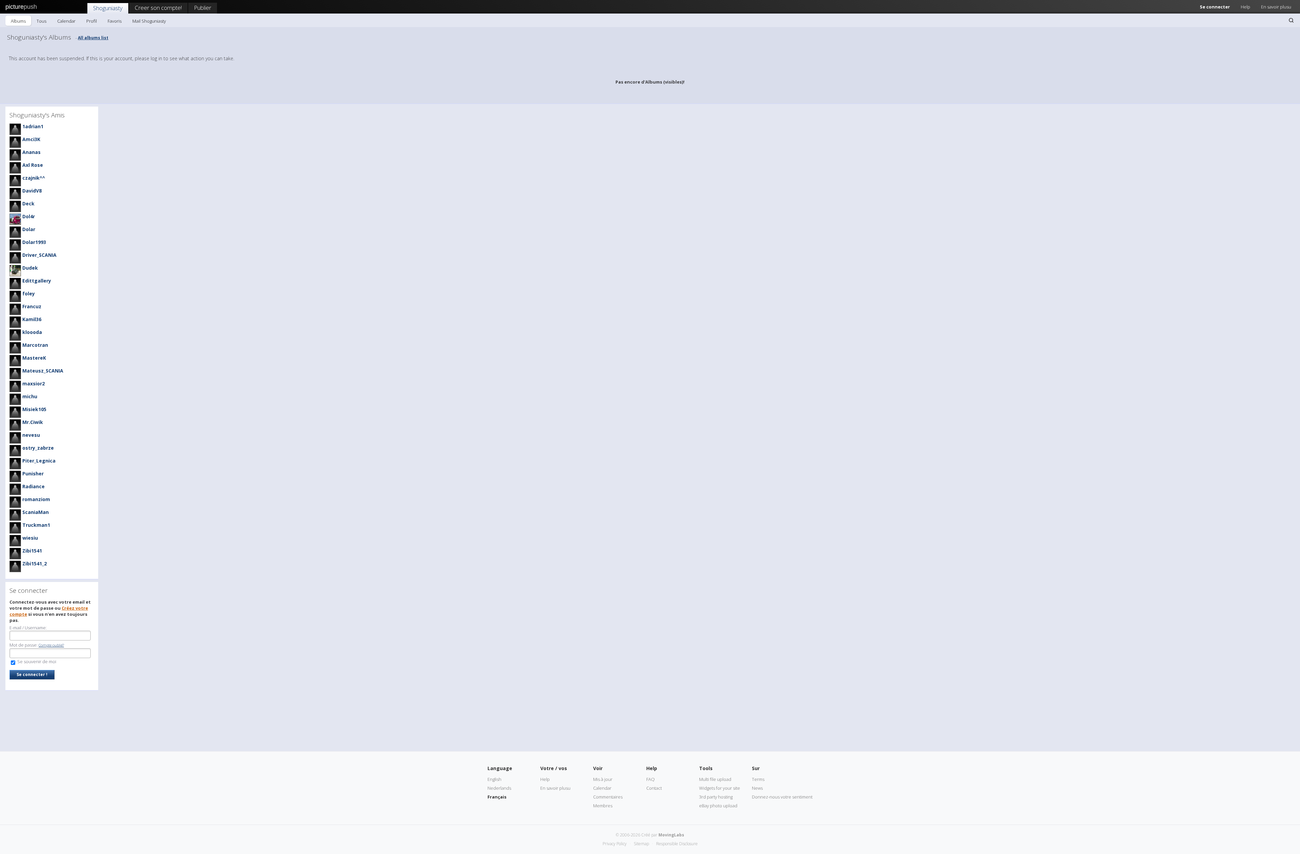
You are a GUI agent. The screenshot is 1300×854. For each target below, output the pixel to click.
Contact (654, 788)
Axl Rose (32, 165)
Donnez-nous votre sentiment (782, 797)
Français (497, 797)
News (757, 788)
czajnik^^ (33, 178)
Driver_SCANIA (39, 255)
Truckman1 (36, 525)
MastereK (34, 358)
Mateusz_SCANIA (42, 370)
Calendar (66, 21)
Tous (41, 21)
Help (1245, 7)
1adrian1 (32, 126)
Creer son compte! (158, 8)
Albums (18, 21)
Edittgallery (36, 280)
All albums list (93, 38)
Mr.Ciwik (32, 422)
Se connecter (1215, 7)
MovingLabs (671, 835)
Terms (758, 779)
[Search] (1291, 20)
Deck (28, 203)
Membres (602, 806)
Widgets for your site (719, 788)
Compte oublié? (51, 645)
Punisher (33, 473)
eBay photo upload (718, 806)
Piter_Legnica (39, 460)
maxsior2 (33, 383)
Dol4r (28, 216)
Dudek (30, 268)
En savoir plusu (1276, 7)
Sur (756, 768)
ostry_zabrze (38, 448)
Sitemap (641, 844)
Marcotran (35, 345)
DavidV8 (32, 190)
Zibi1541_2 (34, 563)
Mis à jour (602, 779)
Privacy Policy (615, 844)
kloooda (32, 332)
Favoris (115, 21)
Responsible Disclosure (677, 844)
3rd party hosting (716, 797)
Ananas (31, 152)
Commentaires (608, 797)
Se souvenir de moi (36, 661)
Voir (598, 768)
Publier (202, 8)
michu (29, 396)
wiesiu (30, 538)
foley (28, 293)
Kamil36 (31, 319)
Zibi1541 (32, 550)
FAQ (650, 779)
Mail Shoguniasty (149, 21)
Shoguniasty (108, 8)
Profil (91, 21)
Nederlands (499, 788)
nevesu (31, 435)
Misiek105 (34, 409)
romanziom (36, 499)
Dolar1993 (34, 242)
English (494, 779)
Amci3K (31, 139)
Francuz (31, 306)
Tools (706, 768)
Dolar (28, 229)
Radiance (33, 486)
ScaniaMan (35, 512)
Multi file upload (715, 779)
